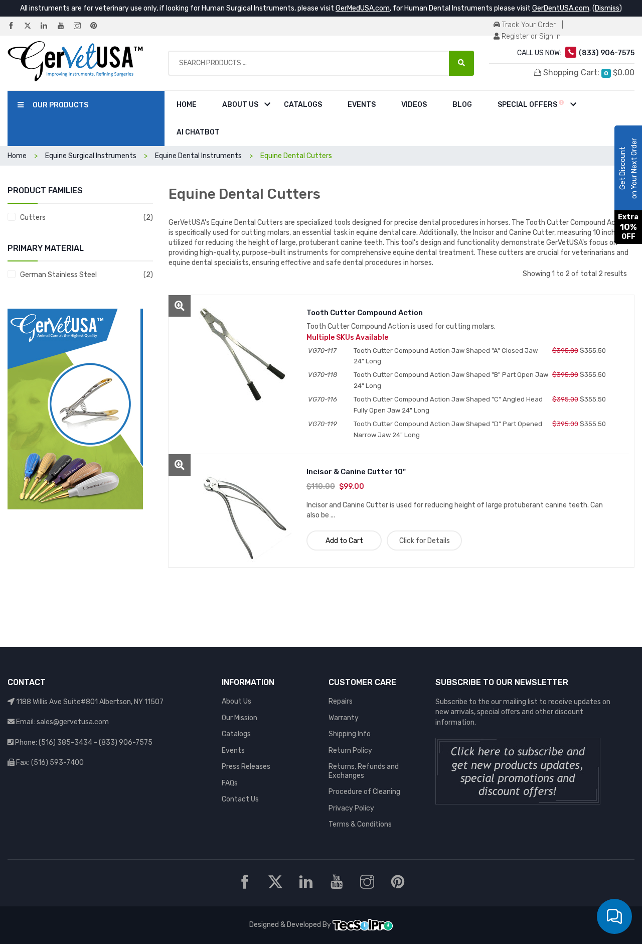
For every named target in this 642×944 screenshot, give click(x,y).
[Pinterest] (97, 26)
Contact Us (240, 799)
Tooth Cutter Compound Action (364, 312)
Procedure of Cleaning (364, 791)
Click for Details (424, 540)
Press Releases (246, 766)
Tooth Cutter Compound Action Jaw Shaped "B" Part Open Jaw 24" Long (451, 380)
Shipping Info (350, 734)
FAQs (230, 783)
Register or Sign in (530, 36)
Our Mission (239, 718)
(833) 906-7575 (125, 742)
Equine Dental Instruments (198, 156)
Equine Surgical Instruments (90, 156)
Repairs (341, 701)
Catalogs (303, 104)
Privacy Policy (351, 808)
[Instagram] (81, 26)
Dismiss (607, 8)
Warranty (344, 718)
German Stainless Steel (58, 275)
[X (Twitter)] (31, 26)
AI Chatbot (198, 132)
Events (362, 104)
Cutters (33, 217)
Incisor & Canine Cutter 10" (356, 471)
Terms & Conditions (360, 824)
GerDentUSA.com (560, 8)
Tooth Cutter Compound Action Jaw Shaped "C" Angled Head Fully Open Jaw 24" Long (448, 404)
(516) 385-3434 (65, 742)
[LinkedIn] (48, 26)
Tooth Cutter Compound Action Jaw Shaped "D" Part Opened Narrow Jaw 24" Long (448, 429)
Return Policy (350, 750)
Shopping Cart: (587, 72)
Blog (462, 104)
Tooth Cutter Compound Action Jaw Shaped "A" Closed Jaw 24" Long (446, 356)
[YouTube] (64, 26)
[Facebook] (15, 26)
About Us (240, 104)
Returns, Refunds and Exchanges (364, 771)
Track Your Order (528, 25)
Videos (414, 104)
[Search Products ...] (461, 63)
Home (187, 104)
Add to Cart (344, 540)
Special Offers (528, 104)
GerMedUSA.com (363, 8)
